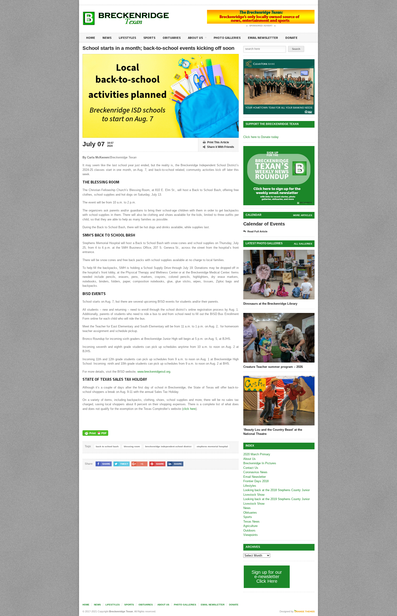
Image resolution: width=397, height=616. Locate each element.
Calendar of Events (264, 223)
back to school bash (107, 446)
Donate (291, 37)
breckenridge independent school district (168, 446)
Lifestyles (127, 37)
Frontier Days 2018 (256, 481)
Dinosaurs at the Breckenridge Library (270, 303)
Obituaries (172, 37)
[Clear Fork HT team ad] (279, 86)
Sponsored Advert (260, 26)
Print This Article (218, 142)
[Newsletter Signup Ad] (279, 175)
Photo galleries (227, 37)
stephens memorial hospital (212, 446)
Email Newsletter (263, 37)
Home (90, 37)
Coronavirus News (255, 472)
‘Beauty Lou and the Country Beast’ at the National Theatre (272, 432)
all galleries (303, 243)
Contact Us (250, 468)
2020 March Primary (256, 454)
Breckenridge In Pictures (259, 463)
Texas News (251, 521)
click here (189, 409)
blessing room (132, 446)
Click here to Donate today (261, 137)
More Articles (302, 215)
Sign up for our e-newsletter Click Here (267, 577)
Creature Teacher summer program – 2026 (273, 366)
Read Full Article (257, 231)
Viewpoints (250, 535)
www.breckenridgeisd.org (153, 371)
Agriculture (250, 526)
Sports (149, 37)
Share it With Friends (220, 147)
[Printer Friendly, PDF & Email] (95, 433)
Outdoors (249, 530)
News (106, 37)
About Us (195, 37)
